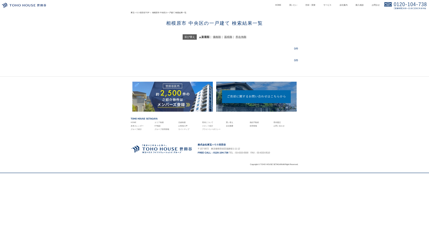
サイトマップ (183, 129)
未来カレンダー (137, 126)
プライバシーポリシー (211, 129)
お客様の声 (183, 126)
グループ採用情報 (162, 129)
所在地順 (241, 36)
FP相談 (158, 126)
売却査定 (277, 122)
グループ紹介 (136, 129)
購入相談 (360, 5)
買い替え (229, 122)
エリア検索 (159, 122)
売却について (207, 122)
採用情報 (253, 126)
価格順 (217, 36)
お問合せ (376, 5)
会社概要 (229, 126)
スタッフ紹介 (207, 126)
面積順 (228, 36)
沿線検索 (182, 122)
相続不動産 (254, 122)
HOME (133, 122)
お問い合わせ (279, 126)
